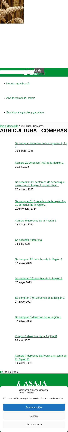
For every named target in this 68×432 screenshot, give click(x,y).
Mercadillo (12, 126)
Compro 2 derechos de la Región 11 (36, 336)
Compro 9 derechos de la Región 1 (35, 220)
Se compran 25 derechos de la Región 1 (38, 259)
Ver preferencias (34, 424)
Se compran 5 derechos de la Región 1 (38, 317)
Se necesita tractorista (28, 239)
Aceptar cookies (34, 407)
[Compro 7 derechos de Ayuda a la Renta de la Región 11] (12, 22)
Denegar (34, 416)
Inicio (3, 126)
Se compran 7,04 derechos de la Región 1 (40, 297)
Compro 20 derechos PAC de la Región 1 (39, 162)
